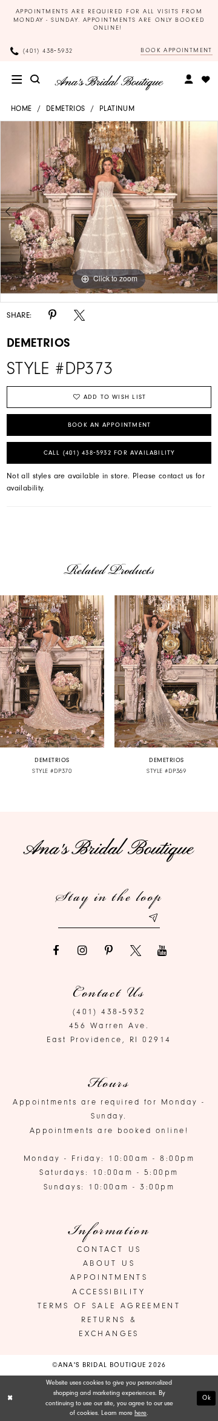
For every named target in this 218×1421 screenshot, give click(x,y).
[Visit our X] (135, 950)
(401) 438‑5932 (109, 1011)
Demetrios (65, 108)
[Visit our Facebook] (55, 950)
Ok (207, 1398)
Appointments (109, 1277)
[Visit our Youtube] (162, 950)
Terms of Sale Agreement (109, 1305)
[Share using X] (79, 315)
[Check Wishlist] (205, 79)
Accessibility (109, 1291)
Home (21, 108)
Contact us (109, 1249)
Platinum (116, 108)
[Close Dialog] (10, 1398)
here (140, 1413)
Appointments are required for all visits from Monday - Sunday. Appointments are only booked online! (109, 20)
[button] (16, 79)
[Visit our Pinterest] (109, 950)
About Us (109, 1263)
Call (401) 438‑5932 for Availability (110, 452)
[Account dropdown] (189, 79)
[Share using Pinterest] (52, 315)
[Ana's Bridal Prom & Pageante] (109, 82)
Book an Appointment (109, 425)
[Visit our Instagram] (82, 950)
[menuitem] (16, 79)
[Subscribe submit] (152, 917)
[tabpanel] (109, 207)
